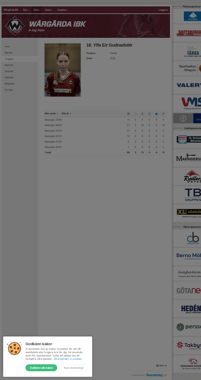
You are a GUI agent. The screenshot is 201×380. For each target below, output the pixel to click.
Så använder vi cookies (68, 358)
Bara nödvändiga (73, 367)
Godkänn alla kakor (41, 367)
